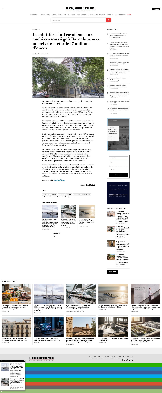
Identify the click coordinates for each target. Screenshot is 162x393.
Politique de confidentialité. (90, 217)
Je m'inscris (98, 211)
